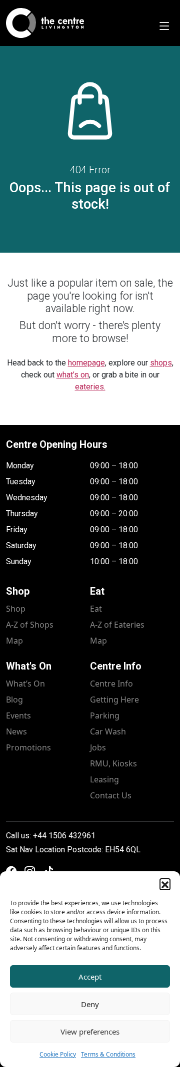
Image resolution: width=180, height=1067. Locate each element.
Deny (90, 1004)
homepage (86, 362)
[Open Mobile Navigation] (164, 27)
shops (161, 362)
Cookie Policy (58, 1054)
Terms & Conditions (108, 1054)
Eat (96, 608)
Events (18, 715)
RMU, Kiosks (113, 763)
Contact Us (111, 795)
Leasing (104, 779)
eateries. (90, 386)
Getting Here (114, 699)
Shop (16, 608)
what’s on (72, 374)
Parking (105, 715)
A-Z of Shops (30, 624)
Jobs (98, 747)
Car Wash (108, 731)
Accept (90, 977)
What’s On (25, 683)
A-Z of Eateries (117, 624)
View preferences (90, 1032)
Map (14, 640)
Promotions (28, 747)
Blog (14, 699)
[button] (165, 884)
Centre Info (111, 683)
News (16, 731)
